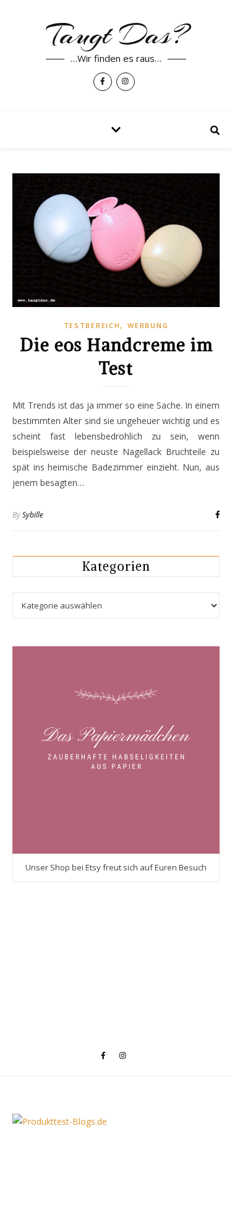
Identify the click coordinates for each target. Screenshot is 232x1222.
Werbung (147, 325)
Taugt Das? (116, 35)
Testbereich (92, 325)
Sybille (32, 514)
